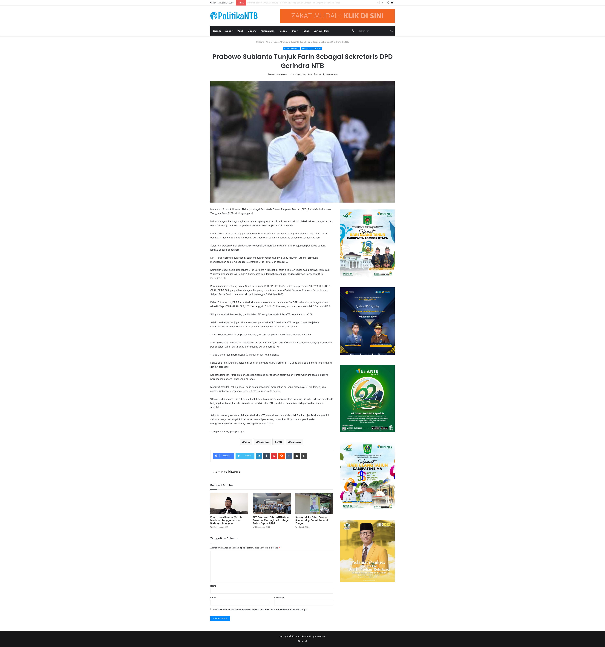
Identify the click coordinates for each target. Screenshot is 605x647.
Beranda (217, 31)
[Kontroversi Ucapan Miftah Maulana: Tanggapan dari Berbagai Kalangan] (229, 503)
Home (261, 42)
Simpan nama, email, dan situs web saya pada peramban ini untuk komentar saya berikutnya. (260, 609)
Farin (247, 442)
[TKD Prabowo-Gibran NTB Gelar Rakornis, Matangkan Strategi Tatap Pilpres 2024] (272, 503)
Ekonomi (252, 31)
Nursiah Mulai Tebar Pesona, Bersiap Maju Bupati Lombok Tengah (311, 520)
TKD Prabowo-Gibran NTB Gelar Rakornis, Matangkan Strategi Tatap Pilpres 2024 (271, 520)
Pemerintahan (267, 31)
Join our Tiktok (321, 31)
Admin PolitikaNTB (278, 74)
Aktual (228, 31)
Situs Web (279, 597)
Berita (276, 42)
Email (213, 597)
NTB (279, 442)
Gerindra (263, 442)
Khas (293, 31)
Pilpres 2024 (307, 48)
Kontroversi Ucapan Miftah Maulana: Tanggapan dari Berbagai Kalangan (226, 520)
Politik (240, 31)
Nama (213, 586)
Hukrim (306, 31)
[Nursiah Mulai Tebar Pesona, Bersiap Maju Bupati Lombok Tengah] (314, 503)
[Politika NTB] (234, 16)
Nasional (283, 31)
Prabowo (295, 442)
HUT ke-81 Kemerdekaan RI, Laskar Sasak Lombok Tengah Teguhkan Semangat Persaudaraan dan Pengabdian (301, 2)
